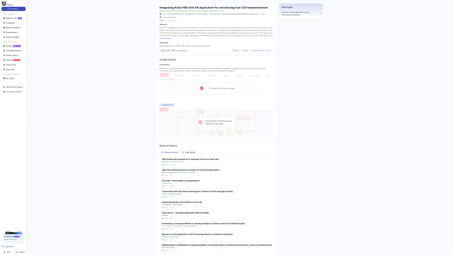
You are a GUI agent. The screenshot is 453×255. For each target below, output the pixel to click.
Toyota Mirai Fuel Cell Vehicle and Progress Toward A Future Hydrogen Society (197, 191)
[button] (216, 88)
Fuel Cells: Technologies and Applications (181, 180)
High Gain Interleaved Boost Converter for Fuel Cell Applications (191, 170)
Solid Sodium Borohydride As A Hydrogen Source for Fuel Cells (190, 159)
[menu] (13, 44)
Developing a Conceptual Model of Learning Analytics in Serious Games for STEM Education (203, 223)
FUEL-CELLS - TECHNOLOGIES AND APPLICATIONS (185, 213)
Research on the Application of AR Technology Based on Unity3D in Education (197, 234)
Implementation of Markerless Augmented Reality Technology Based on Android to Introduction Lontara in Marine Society (217, 245)
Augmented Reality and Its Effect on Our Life (182, 202)
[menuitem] (13, 9)
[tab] (169, 152)
